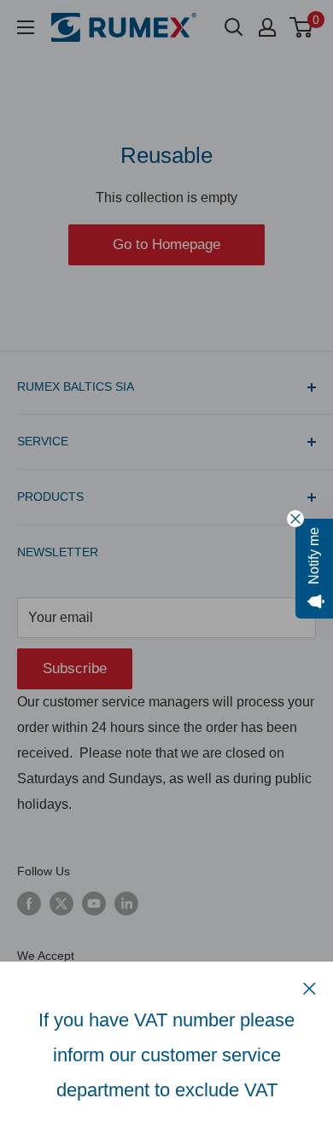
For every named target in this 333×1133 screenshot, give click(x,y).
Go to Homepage (166, 244)
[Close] (309, 988)
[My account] (267, 27)
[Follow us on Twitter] (61, 903)
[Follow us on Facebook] (29, 903)
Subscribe (75, 668)
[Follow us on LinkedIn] (126, 903)
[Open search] (234, 27)
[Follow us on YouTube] (94, 903)
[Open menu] (25, 27)
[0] (302, 27)
